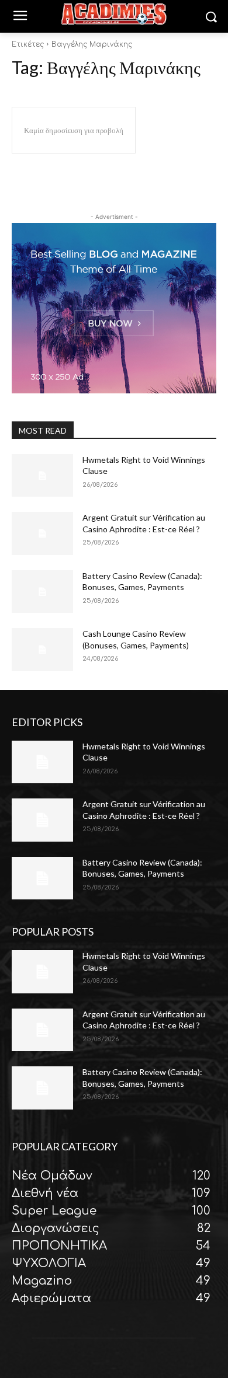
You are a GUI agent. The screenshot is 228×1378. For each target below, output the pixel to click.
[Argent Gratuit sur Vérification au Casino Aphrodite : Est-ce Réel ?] (42, 533)
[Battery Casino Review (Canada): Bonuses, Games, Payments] (42, 591)
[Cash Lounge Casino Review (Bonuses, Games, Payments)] (42, 649)
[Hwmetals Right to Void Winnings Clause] (42, 475)
